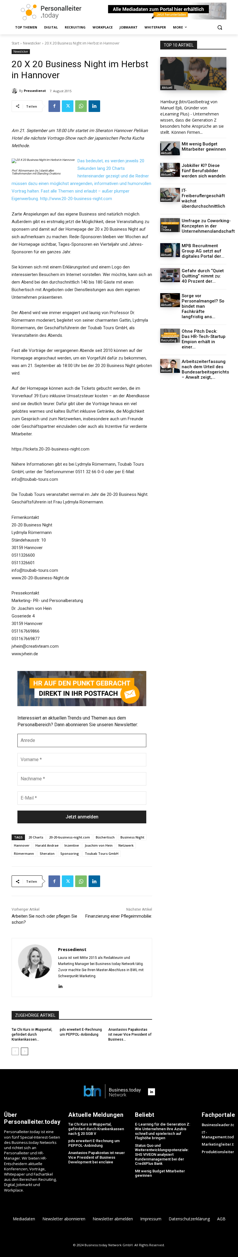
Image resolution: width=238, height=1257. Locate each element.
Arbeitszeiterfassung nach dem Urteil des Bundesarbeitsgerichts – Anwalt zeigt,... (205, 369)
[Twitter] (67, 106)
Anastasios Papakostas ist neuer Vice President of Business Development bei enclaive (96, 1157)
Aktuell (167, 88)
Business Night (132, 837)
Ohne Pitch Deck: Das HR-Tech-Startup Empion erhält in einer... (204, 339)
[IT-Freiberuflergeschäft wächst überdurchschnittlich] (170, 195)
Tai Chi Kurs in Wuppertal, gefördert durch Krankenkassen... (32, 1034)
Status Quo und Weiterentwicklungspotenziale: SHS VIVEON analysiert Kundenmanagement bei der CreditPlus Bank (162, 1154)
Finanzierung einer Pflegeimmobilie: (118, 916)
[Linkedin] (94, 106)
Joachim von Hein (99, 845)
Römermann (24, 853)
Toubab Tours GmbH (101, 853)
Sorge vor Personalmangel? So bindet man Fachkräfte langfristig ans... (203, 306)
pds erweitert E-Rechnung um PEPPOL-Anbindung (94, 1143)
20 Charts (35, 837)
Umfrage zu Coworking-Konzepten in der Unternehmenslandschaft (208, 226)
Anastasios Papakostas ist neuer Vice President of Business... (130, 1034)
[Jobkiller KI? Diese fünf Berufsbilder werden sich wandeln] (170, 170)
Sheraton (47, 853)
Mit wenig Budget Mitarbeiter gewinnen (204, 146)
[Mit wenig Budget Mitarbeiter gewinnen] (170, 148)
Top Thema (166, 228)
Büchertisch (105, 837)
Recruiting (168, 340)
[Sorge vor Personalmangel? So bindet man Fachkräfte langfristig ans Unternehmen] (170, 300)
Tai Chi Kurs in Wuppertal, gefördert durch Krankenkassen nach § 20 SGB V (96, 1128)
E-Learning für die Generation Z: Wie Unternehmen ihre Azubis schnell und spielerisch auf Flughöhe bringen (162, 1131)
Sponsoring (69, 853)
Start (15, 43)
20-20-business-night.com (69, 837)
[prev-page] (15, 1051)
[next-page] (24, 1051)
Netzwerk (126, 845)
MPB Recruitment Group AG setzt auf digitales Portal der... (203, 251)
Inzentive (71, 845)
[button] (219, 27)
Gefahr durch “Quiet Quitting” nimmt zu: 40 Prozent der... (203, 276)
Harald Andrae (47, 845)
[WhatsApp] (81, 106)
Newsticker (32, 43)
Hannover (22, 845)
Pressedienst (35, 90)
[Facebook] (54, 106)
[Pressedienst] (15, 91)
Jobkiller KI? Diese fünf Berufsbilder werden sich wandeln (204, 171)
